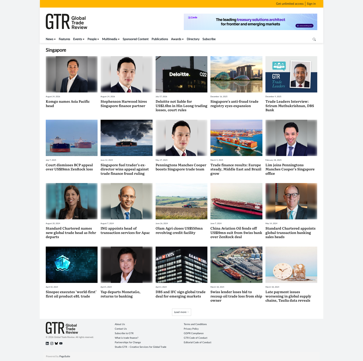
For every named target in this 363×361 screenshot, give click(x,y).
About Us (120, 324)
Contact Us (121, 329)
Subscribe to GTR (124, 333)
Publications (160, 39)
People (92, 39)
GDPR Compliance (194, 333)
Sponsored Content (136, 39)
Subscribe (209, 39)
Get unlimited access (290, 3)
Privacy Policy (191, 329)
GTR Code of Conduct (195, 338)
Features (64, 39)
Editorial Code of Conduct (197, 342)
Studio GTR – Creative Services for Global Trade (140, 347)
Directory (193, 39)
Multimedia (109, 39)
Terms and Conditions (195, 324)
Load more (180, 312)
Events (77, 39)
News (49, 39)
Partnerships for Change (128, 342)
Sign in (311, 3)
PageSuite (64, 356)
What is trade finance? (126, 338)
